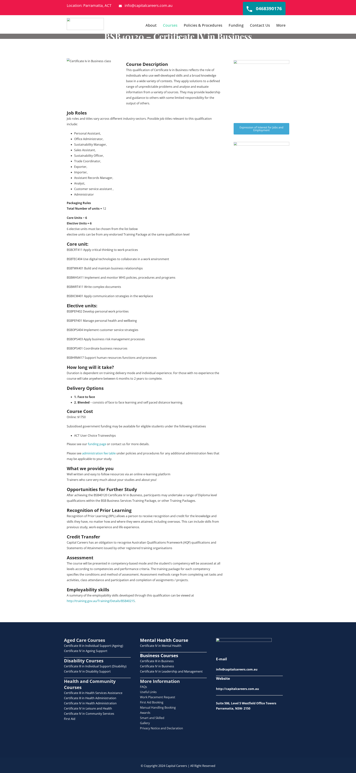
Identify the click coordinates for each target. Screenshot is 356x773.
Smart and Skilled (152, 718)
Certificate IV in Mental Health (160, 646)
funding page (97, 444)
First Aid (69, 719)
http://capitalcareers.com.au (237, 689)
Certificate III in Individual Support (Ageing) (93, 646)
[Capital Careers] (85, 24)
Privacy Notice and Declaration (161, 728)
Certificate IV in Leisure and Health (88, 708)
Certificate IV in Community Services (89, 714)
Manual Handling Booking (158, 707)
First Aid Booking (151, 702)
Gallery (145, 723)
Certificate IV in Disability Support (87, 671)
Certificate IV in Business (157, 666)
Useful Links (148, 692)
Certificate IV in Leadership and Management (171, 671)
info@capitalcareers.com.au (148, 5)
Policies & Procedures (203, 25)
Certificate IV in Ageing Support (85, 651)
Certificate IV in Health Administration (90, 703)
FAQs (143, 687)
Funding (236, 25)
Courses (170, 25)
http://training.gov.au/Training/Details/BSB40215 (101, 601)
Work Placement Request (157, 697)
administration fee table (99, 453)
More (281, 25)
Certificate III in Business (157, 661)
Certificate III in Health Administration (90, 698)
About (151, 25)
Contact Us (260, 25)
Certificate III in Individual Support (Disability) (95, 666)
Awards (145, 713)
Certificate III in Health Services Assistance (93, 693)
